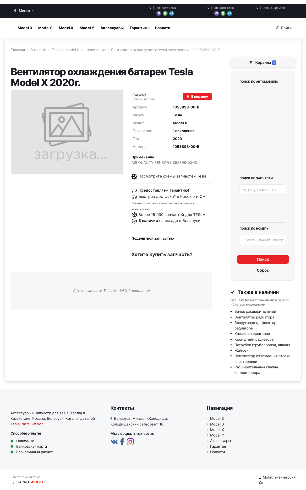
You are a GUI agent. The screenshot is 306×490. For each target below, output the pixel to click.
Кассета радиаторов (252, 333)
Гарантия (138, 28)
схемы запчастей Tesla (184, 176)
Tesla (177, 115)
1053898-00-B (186, 146)
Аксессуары (112, 28)
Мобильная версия (279, 477)
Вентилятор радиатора (254, 317)
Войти (286, 28)
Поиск (263, 259)
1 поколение (184, 131)
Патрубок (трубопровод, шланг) (262, 345)
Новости (162, 28)
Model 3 (25, 28)
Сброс (263, 270)
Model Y (87, 28)
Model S (45, 28)
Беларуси (55, 418)
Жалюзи (242, 350)
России (38, 418)
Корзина (264, 62)
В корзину (199, 96)
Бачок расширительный (255, 311)
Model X (66, 28)
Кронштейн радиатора (254, 339)
